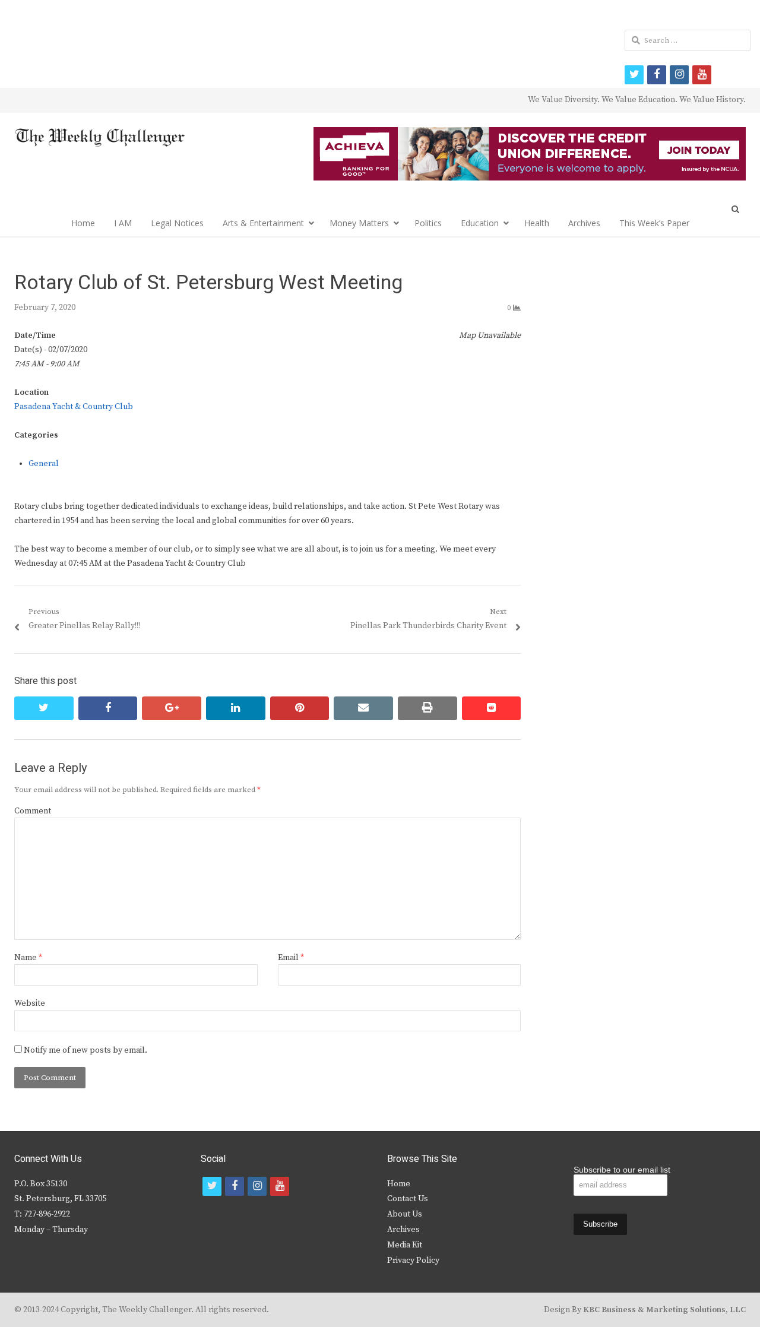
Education (480, 223)
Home (83, 223)
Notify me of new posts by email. (85, 1050)
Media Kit (404, 1245)
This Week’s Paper (654, 223)
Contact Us (407, 1198)
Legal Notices (177, 223)
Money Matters (359, 223)
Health (536, 223)
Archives (584, 223)
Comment (32, 811)
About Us (404, 1214)
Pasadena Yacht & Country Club (73, 406)
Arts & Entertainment (263, 223)
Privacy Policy (413, 1260)
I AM (123, 223)
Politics (428, 223)
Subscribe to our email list (622, 1169)
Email (291, 957)
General (43, 463)
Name (28, 957)
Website (29, 1003)
